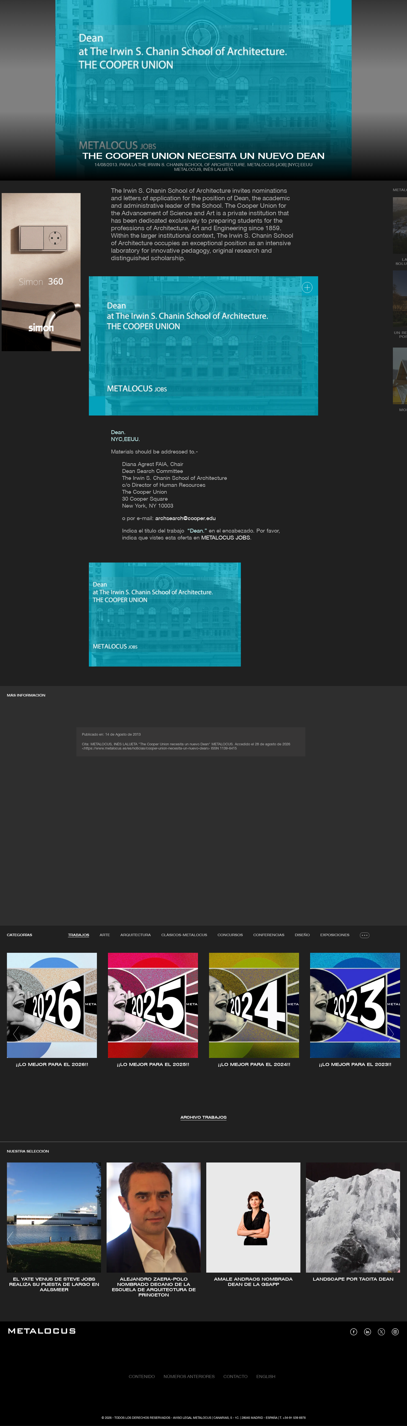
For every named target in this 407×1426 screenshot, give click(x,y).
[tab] (78, 935)
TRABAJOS (78, 935)
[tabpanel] (203, 1035)
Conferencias (268, 935)
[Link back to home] (41, 1331)
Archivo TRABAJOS (203, 1117)
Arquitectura (135, 935)
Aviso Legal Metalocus (192, 1418)
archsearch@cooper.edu (185, 518)
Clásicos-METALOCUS (184, 935)
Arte (105, 935)
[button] (16, 1034)
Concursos (230, 935)
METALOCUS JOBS (225, 538)
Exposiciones (334, 935)
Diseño (302, 935)
